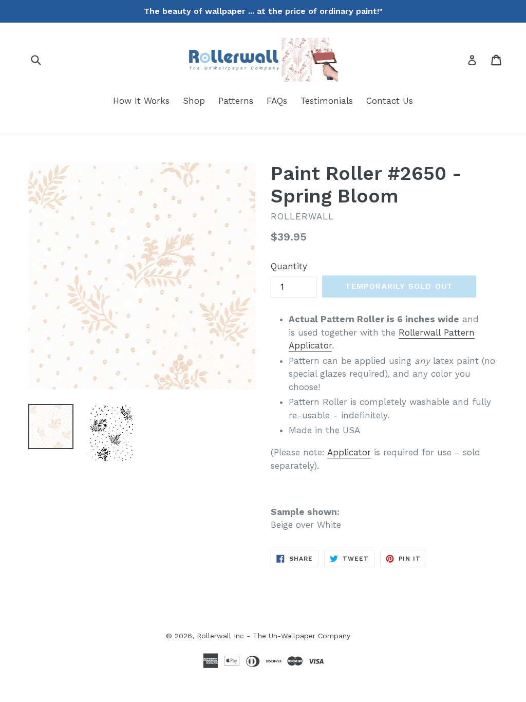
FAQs (277, 101)
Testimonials (326, 101)
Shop (194, 101)
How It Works (141, 101)
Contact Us (389, 101)
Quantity (289, 266)
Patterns (235, 101)
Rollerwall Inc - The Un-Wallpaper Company (273, 636)
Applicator (349, 452)
